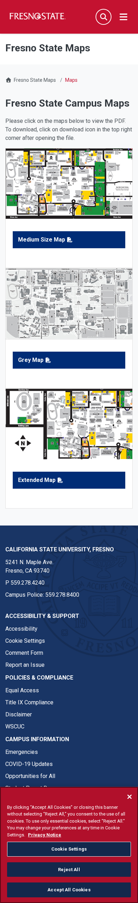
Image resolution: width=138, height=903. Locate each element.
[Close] (129, 797)
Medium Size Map (41, 239)
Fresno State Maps (35, 80)
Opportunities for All (30, 776)
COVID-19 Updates (29, 764)
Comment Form (24, 652)
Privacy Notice (44, 834)
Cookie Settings (25, 640)
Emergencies (21, 752)
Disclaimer (18, 714)
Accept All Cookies (68, 889)
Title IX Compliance (29, 702)
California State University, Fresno (59, 549)
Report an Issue (25, 664)
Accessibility (21, 628)
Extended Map (37, 480)
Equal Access (22, 690)
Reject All (69, 869)
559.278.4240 (28, 582)
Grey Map (31, 360)
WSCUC (14, 726)
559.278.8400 (62, 594)
